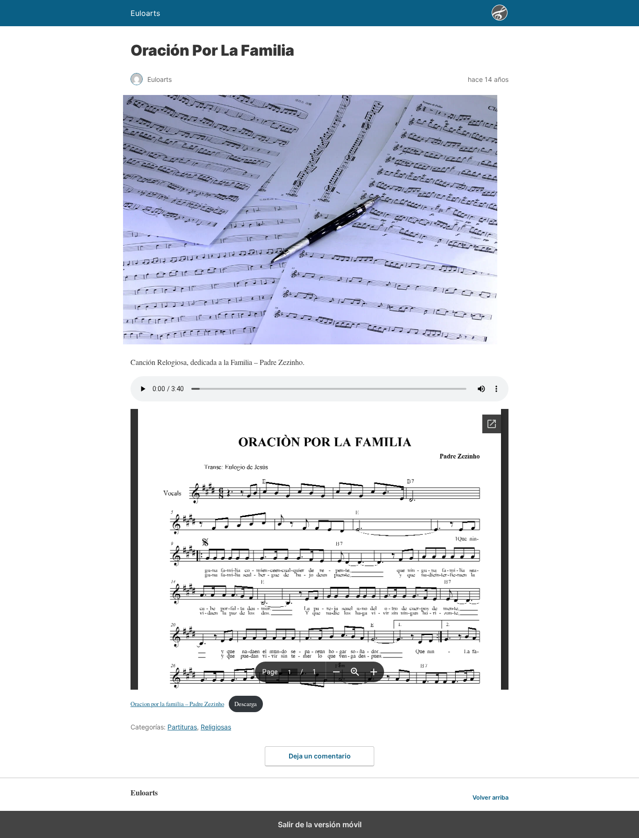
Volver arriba (490, 797)
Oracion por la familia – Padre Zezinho (177, 704)
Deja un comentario (320, 756)
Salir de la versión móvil (320, 824)
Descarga (245, 704)
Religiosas (216, 727)
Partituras (182, 727)
